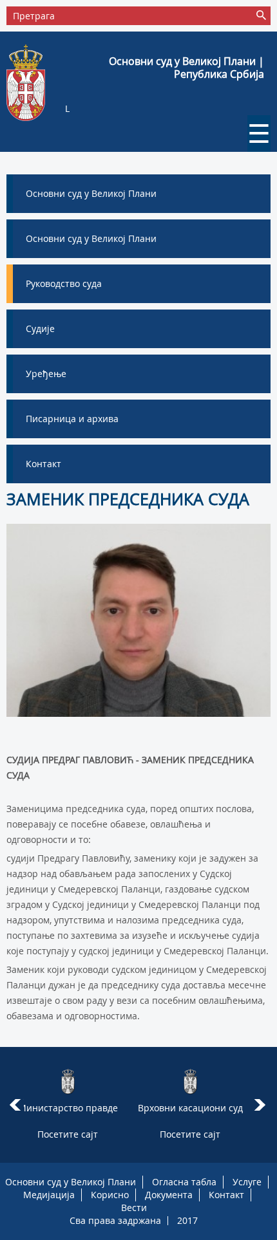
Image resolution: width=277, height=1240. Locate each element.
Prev (15, 1105)
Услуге (247, 1182)
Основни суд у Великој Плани (70, 1182)
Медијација (49, 1195)
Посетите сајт (67, 1134)
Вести (134, 1207)
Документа (169, 1195)
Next (262, 1105)
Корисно (110, 1195)
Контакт (226, 1195)
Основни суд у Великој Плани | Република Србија (186, 67)
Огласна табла (184, 1182)
